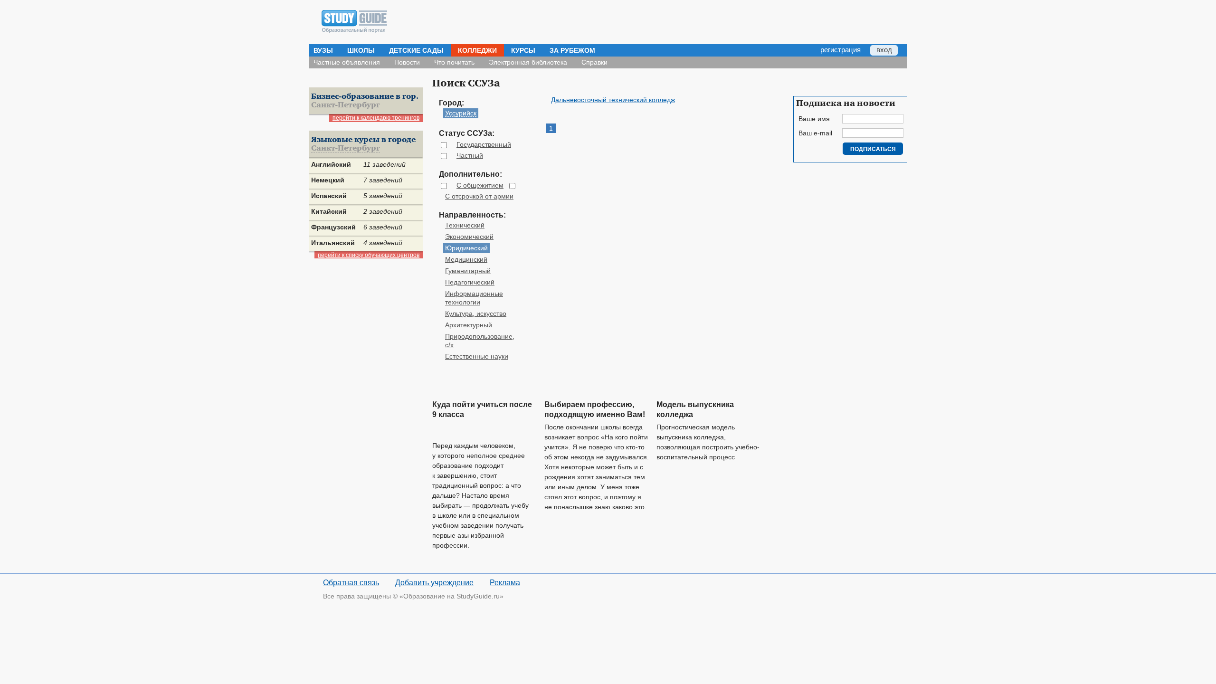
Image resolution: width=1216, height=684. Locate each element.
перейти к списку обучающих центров (368, 255)
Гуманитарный (468, 271)
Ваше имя (814, 119)
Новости (407, 62)
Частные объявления (347, 62)
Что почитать (454, 62)
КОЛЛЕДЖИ (477, 50)
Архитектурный (468, 325)
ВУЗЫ (323, 50)
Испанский (329, 196)
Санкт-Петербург (345, 105)
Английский (331, 164)
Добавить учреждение (434, 583)
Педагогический (469, 282)
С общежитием (480, 185)
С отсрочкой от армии (479, 196)
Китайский (329, 211)
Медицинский (466, 259)
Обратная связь (351, 583)
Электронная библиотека (528, 62)
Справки (594, 62)
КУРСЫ (523, 50)
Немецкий (327, 180)
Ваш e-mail (815, 133)
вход (884, 50)
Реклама (505, 583)
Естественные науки (476, 356)
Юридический (466, 248)
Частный (469, 155)
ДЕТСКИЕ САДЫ (416, 50)
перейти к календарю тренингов (375, 117)
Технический (464, 225)
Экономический (469, 236)
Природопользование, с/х (479, 340)
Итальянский (333, 243)
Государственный (483, 144)
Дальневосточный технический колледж (613, 100)
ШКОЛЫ (361, 50)
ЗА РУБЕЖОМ (572, 50)
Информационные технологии (474, 298)
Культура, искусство (475, 313)
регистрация (840, 50)
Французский (333, 227)
